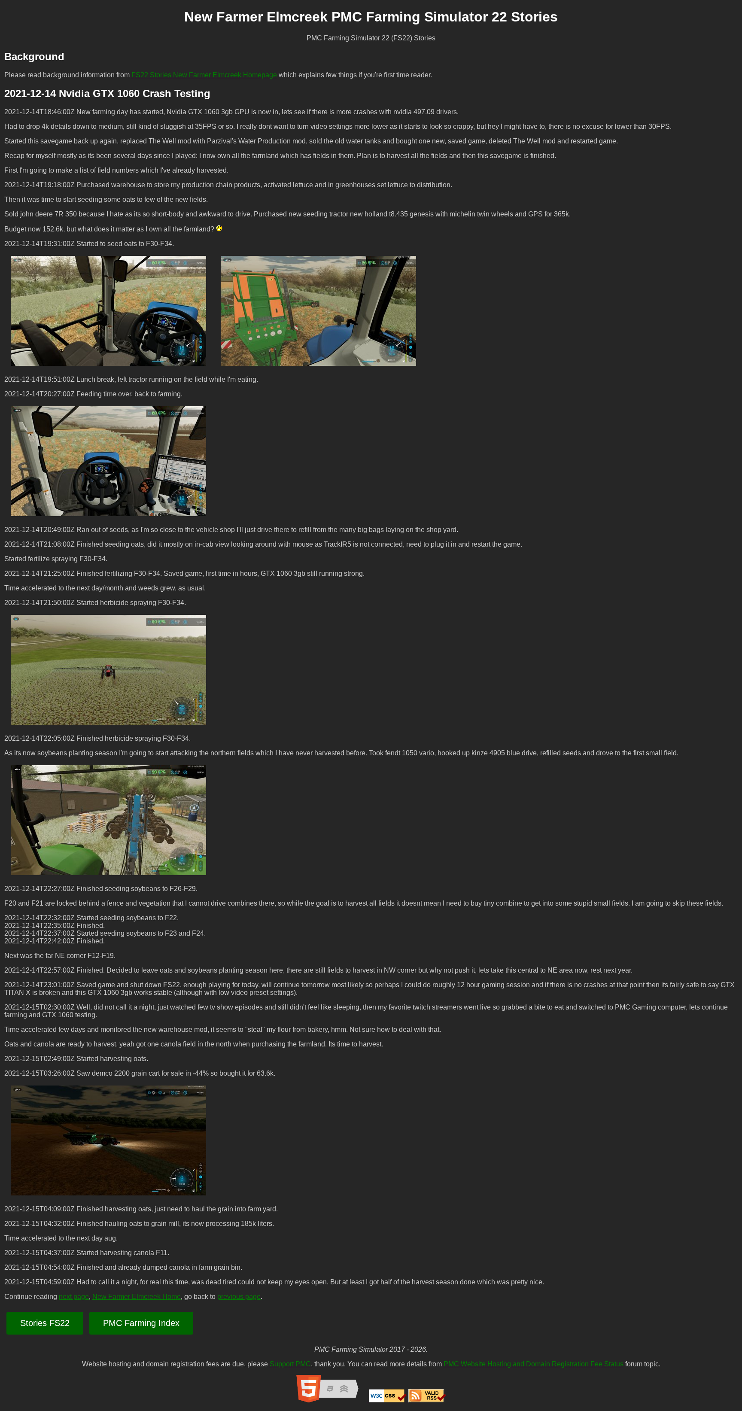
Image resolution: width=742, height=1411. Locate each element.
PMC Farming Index (141, 1323)
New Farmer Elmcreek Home (136, 1296)
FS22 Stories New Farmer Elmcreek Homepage (204, 75)
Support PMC (290, 1364)
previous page (239, 1296)
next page (74, 1296)
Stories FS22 (45, 1323)
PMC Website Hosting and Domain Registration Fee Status (533, 1364)
